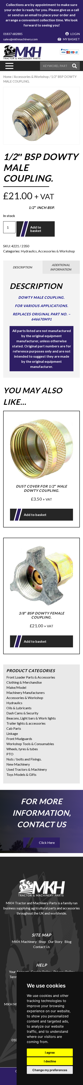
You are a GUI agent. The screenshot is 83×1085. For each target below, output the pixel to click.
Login (75, 34)
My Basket (71, 39)
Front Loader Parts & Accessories (30, 677)
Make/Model (16, 687)
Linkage (12, 733)
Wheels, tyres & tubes (22, 749)
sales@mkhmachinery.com (20, 39)
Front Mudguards (19, 739)
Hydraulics (29, 251)
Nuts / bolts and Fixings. (24, 759)
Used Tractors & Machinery (26, 769)
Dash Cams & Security (22, 713)
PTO (9, 754)
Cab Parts (13, 728)
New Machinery (18, 764)
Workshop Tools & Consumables (30, 744)
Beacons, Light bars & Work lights (31, 718)
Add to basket (35, 229)
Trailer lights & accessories (26, 723)
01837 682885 (13, 34)
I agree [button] (50, 1052)
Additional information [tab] (60, 267)
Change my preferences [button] (49, 1070)
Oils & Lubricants (18, 708)
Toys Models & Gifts (21, 774)
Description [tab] (22, 267)
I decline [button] (50, 1061)
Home (7, 77)
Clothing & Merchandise (24, 682)
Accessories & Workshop (56, 251)
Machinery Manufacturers (25, 692)
